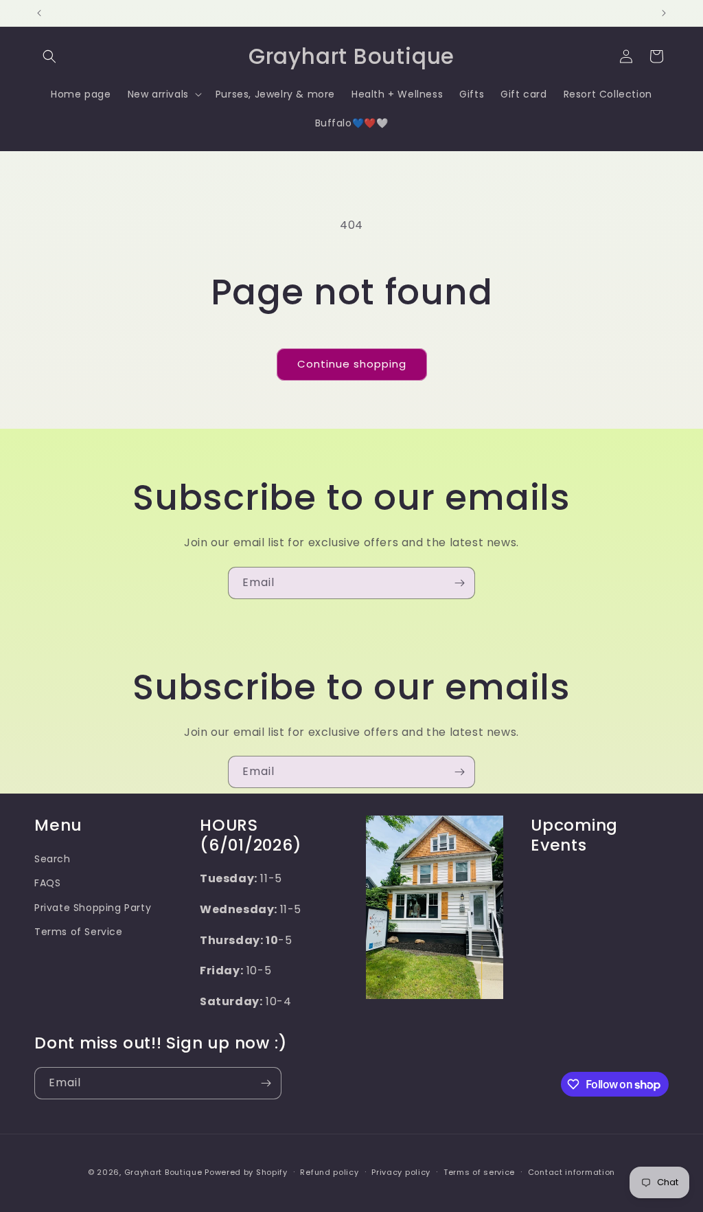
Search (52, 859)
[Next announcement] (664, 13)
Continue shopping (351, 364)
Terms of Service (78, 932)
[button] (49, 56)
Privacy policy (400, 1172)
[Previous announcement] (39, 13)
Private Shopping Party (92, 907)
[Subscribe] (459, 583)
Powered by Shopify (246, 1172)
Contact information (571, 1172)
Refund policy (329, 1172)
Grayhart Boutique (163, 1172)
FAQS (47, 883)
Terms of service (479, 1172)
